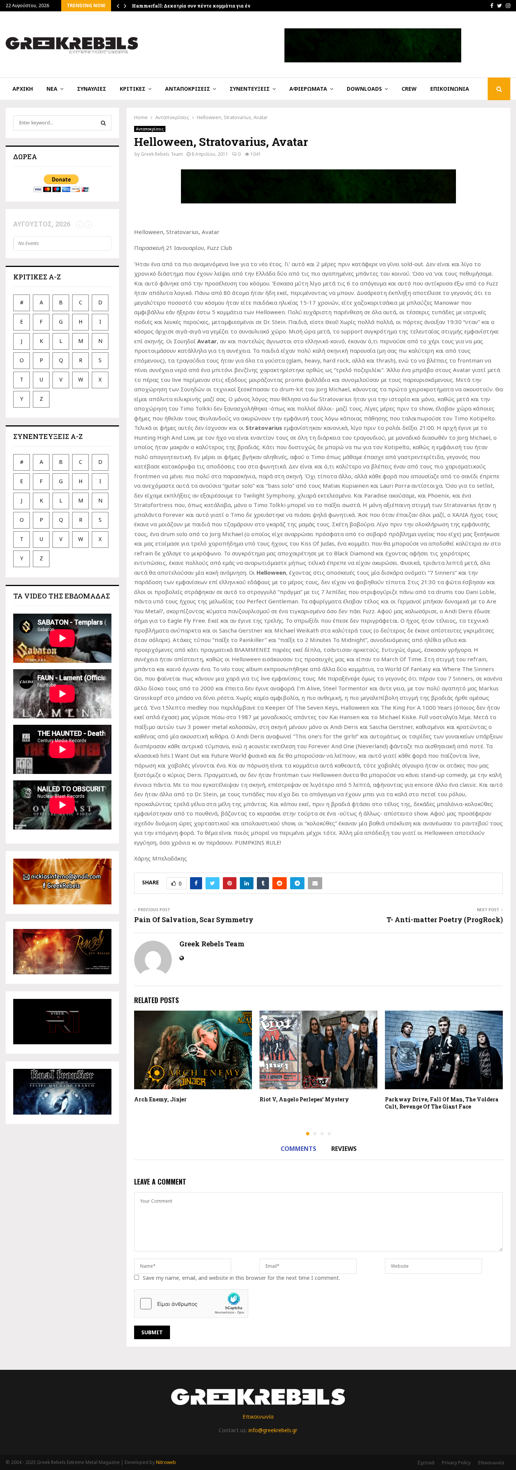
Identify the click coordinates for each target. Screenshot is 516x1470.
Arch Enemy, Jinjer (160, 1099)
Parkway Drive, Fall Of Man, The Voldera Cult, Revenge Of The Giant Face (441, 1103)
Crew (409, 88)
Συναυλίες (91, 88)
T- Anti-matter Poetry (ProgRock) (444, 919)
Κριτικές (132, 88)
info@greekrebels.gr (273, 1430)
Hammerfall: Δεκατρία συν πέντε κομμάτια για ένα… (194, 6)
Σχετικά (425, 1462)
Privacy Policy (456, 1462)
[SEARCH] (103, 122)
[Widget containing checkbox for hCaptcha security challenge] (191, 1303)
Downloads (364, 88)
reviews (344, 1148)
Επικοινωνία (449, 88)
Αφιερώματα (308, 88)
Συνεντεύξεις (250, 88)
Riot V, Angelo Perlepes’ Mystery (304, 1099)
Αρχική (22, 88)
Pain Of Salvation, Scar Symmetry (193, 919)
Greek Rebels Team (162, 154)
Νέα (51, 88)
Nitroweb (166, 1462)
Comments (298, 1148)
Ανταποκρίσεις (187, 88)
